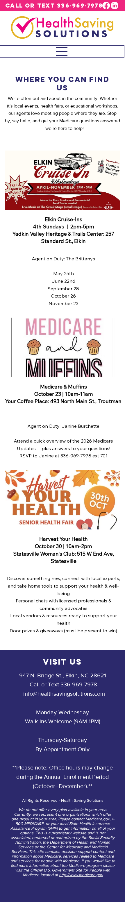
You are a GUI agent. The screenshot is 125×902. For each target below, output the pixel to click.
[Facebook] (106, 5)
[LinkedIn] (114, 5)
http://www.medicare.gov (81, 874)
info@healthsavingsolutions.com (64, 693)
